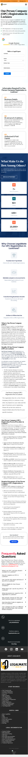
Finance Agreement (6, 741)
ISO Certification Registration (9, 699)
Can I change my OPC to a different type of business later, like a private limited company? (12, 608)
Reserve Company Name (8, 703)
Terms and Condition (7, 719)
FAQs (3, 716)
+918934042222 (13, 564)
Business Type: (7, 63)
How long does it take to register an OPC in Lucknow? (12, 603)
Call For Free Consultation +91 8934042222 (9, 1)
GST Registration (6, 696)
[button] (14, 571)
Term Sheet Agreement (7, 737)
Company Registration (7, 691)
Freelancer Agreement (7, 742)
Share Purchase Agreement (8, 739)
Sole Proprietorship (6, 690)
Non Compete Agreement (8, 740)
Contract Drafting (6, 731)
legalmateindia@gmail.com (9, 566)
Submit (7, 73)
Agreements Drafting (7, 733)
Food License (5, 700)
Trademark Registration (7, 704)
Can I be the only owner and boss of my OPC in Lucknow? (12, 580)
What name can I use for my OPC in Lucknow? (12, 589)
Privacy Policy (5, 720)
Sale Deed (4, 735)
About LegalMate (6, 714)
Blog (3, 715)
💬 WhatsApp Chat (22, 1)
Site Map (4, 723)
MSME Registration (6, 702)
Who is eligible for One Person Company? (11, 584)
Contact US (5, 717)
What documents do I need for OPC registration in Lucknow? (12, 593)
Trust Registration (6, 705)
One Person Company (7, 692)
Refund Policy (5, 721)
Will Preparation (6, 732)
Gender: (5, 58)
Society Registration (7, 698)
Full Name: (6, 53)
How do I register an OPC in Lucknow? (10, 575)
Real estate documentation (8, 736)
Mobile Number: (7, 68)
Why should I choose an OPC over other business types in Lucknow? (12, 598)
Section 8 (4, 694)
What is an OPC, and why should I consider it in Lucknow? (12, 571)
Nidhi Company (5, 695)
